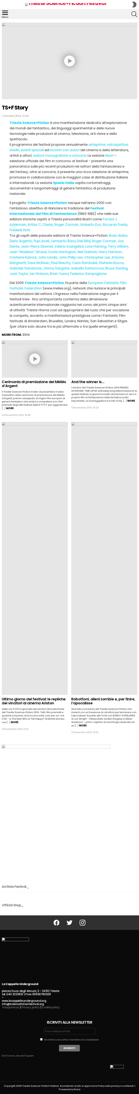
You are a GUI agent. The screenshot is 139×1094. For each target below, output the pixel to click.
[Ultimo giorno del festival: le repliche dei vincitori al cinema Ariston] (35, 558)
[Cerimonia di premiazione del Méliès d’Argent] (35, 359)
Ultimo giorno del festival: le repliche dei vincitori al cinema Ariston (34, 701)
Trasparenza (10, 1007)
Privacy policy (30, 1007)
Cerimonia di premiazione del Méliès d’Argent (34, 384)
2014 (26, 335)
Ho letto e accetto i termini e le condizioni (71, 1039)
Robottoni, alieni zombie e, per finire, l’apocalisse (103, 701)
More (10, 408)
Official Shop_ (13, 905)
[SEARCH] (134, 14)
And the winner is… (87, 381)
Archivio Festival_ (15, 886)
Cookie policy (51, 1007)
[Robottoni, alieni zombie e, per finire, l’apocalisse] (104, 558)
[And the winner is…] (104, 359)
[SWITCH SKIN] (134, 4)
